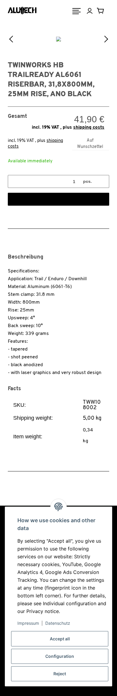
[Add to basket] (58, 199)
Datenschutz (57, 623)
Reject (59, 673)
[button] (94, 11)
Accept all (60, 638)
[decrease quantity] (14, 181)
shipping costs (88, 127)
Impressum (28, 623)
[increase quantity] (102, 181)
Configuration (59, 656)
